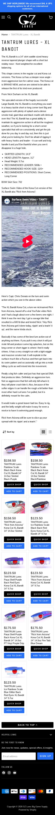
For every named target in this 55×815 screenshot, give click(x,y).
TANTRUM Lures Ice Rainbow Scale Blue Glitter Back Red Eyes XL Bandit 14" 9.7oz (14, 692)
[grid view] (43, 432)
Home (5, 34)
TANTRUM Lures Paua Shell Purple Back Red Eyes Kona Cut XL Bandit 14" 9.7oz (13, 582)
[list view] (50, 432)
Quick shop (14, 484)
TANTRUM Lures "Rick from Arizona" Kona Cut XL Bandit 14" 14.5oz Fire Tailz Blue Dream (41, 637)
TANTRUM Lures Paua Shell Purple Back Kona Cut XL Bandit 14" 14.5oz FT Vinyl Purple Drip (14, 637)
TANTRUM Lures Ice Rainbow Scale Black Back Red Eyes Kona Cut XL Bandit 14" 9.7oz (40, 528)
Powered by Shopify (27, 810)
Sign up (45, 756)
